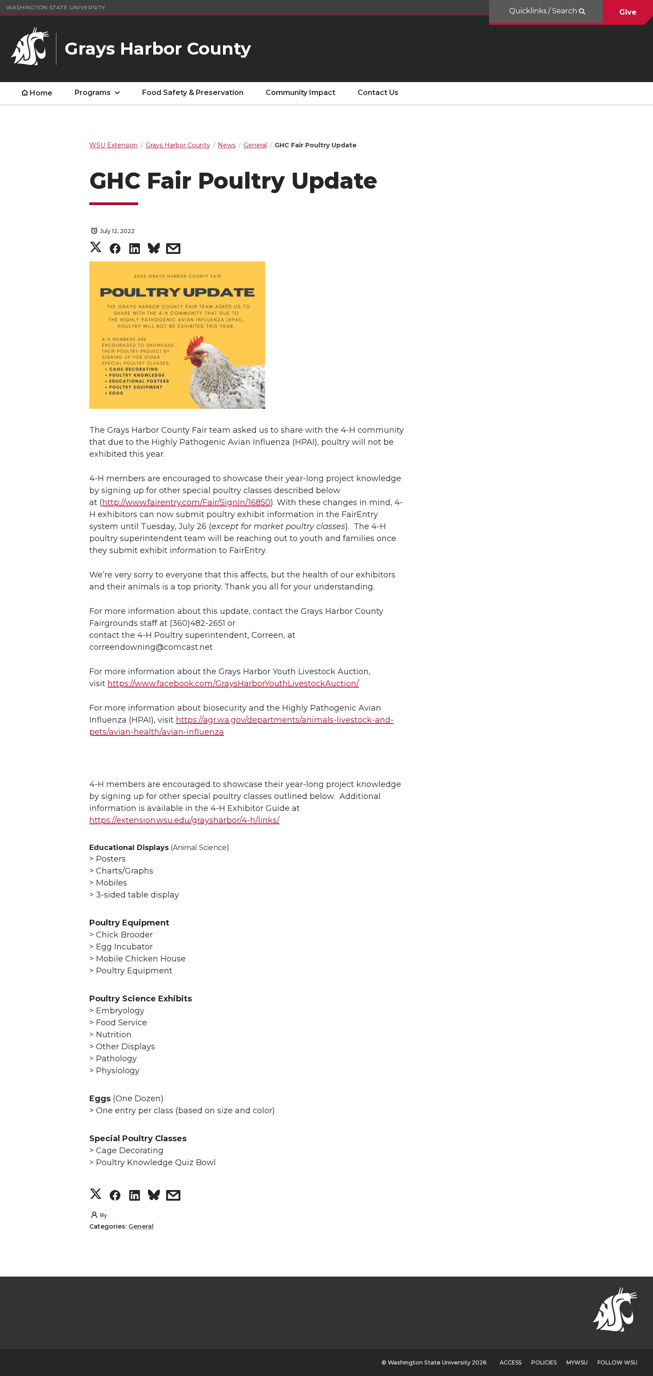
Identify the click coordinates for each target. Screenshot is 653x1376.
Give (628, 12)
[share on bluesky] (153, 250)
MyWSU (577, 1362)
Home (41, 93)
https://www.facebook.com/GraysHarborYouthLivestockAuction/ (233, 683)
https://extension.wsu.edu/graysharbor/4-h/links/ (184, 820)
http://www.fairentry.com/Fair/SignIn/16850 (186, 502)
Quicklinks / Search (544, 11)
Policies (544, 1362)
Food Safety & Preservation (192, 92)
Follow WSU (617, 1362)
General (141, 1226)
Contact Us (378, 92)
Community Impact (300, 92)
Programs (93, 92)
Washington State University (55, 7)
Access (511, 1362)
